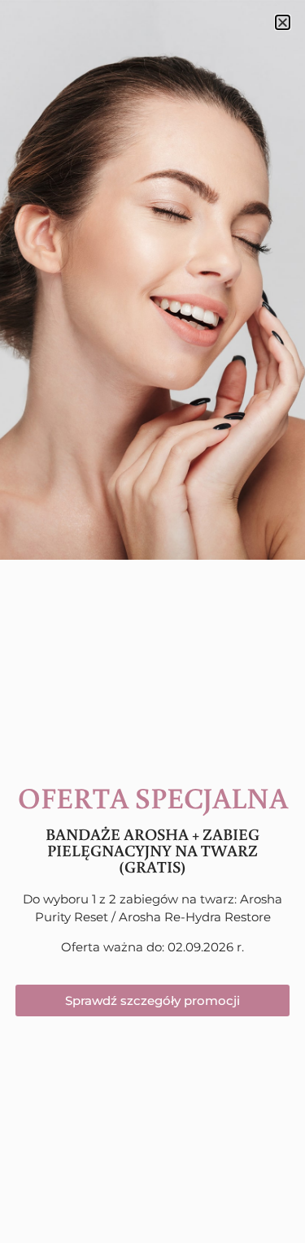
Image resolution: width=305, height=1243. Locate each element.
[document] (152, 621)
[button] (283, 22)
